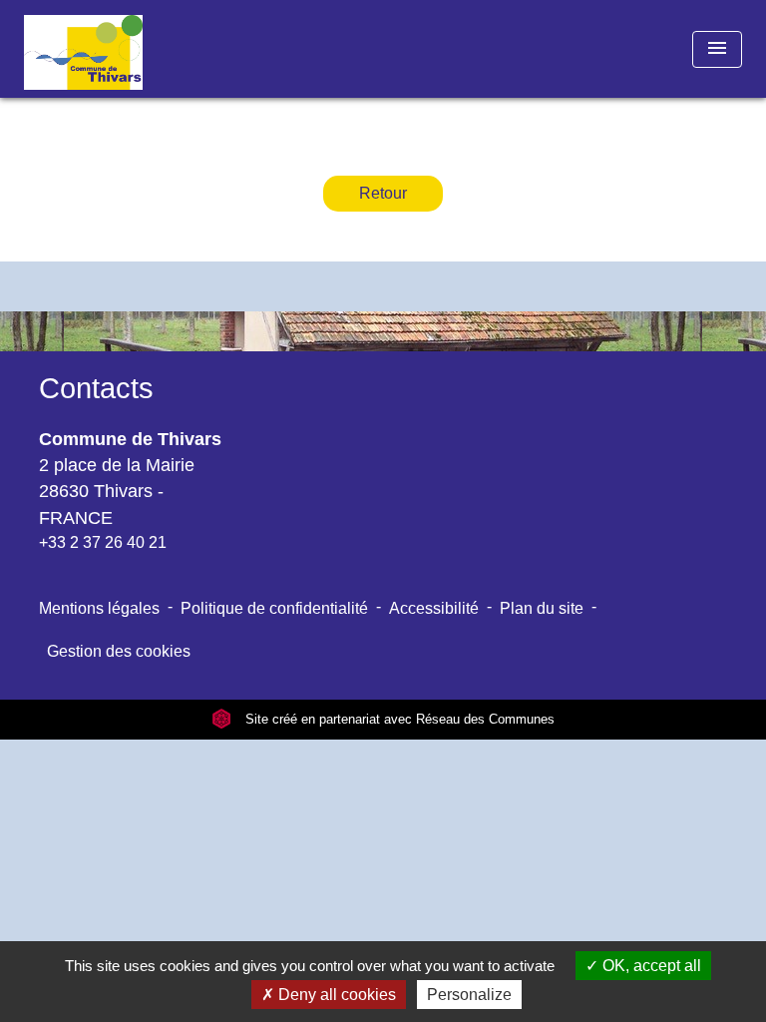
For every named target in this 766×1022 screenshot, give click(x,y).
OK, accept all (649, 965)
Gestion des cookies (119, 651)
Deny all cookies (335, 994)
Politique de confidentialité (274, 608)
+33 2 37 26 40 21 (103, 542)
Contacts (96, 388)
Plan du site (541, 608)
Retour (383, 193)
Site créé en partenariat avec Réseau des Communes (398, 719)
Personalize (469, 994)
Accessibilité (434, 608)
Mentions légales (99, 608)
